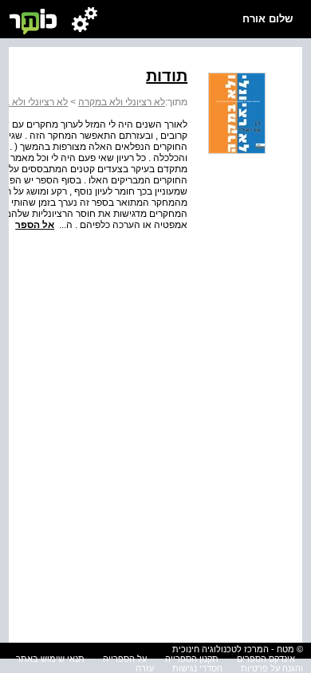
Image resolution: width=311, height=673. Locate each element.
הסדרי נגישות (197, 668)
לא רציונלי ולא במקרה (121, 102)
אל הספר (34, 224)
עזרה (145, 668)
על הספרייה (125, 658)
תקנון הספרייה (191, 658)
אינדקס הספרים (266, 658)
